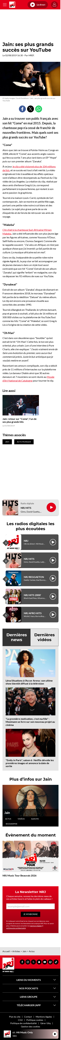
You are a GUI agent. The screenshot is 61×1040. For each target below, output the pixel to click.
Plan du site (14, 1016)
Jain (7, 812)
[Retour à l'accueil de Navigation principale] (12, 5)
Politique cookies (34, 1020)
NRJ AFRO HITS (33, 613)
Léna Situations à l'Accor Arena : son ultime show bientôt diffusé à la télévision (29, 682)
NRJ (26, 540)
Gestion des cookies (30, 1026)
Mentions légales (44, 1016)
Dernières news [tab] (16, 637)
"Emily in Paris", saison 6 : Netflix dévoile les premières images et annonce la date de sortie (30, 763)
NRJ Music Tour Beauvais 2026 (19, 875)
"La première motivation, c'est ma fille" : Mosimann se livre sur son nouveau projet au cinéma (30, 721)
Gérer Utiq (45, 1023)
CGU (20, 1020)
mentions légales (36, 926)
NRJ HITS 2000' (32, 595)
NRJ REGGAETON (34, 576)
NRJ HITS (26, 507)
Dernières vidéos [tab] (44, 637)
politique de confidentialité (16, 928)
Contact (28, 1016)
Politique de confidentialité (23, 1023)
